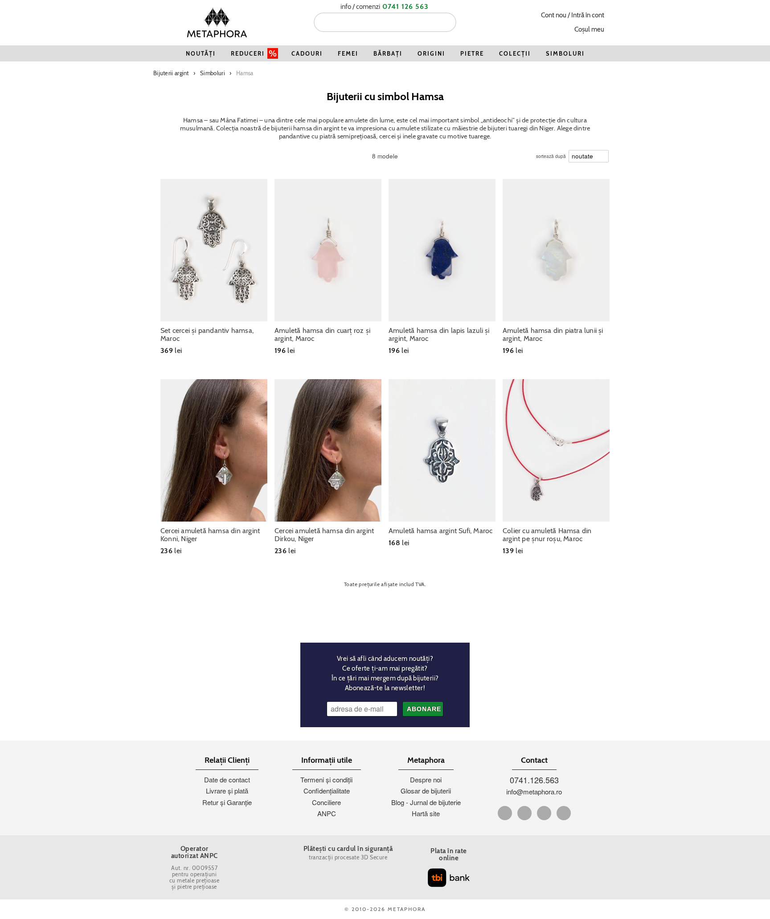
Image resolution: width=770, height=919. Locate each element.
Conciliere (326, 802)
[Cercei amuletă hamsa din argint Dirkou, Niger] (327, 450)
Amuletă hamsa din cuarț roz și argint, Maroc (322, 335)
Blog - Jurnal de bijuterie (426, 802)
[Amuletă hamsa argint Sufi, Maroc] (442, 450)
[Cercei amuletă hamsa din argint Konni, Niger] (213, 450)
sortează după (551, 154)
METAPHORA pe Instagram (564, 813)
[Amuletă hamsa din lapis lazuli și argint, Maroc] (442, 250)
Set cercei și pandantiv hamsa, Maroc (207, 335)
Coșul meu (589, 29)
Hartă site (426, 813)
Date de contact (227, 779)
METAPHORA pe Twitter (524, 813)
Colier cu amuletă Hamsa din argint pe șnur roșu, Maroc (547, 535)
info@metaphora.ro (534, 791)
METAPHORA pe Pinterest (544, 813)
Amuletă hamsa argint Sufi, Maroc (440, 531)
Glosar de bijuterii (426, 790)
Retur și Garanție (227, 802)
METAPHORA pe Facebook (505, 813)
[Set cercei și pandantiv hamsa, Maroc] (213, 250)
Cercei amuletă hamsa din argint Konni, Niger (210, 535)
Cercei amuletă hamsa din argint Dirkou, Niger (324, 535)
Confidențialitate (326, 790)
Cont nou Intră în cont (572, 15)
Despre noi (426, 779)
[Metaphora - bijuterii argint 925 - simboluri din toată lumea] (217, 22)
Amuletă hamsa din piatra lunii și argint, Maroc (553, 335)
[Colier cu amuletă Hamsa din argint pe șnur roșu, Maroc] (556, 450)
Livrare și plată (227, 790)
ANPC (326, 813)
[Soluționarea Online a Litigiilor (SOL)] (549, 854)
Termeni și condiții (326, 779)
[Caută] (446, 22)
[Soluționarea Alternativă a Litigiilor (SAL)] (549, 881)
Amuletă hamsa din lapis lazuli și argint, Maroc (439, 335)
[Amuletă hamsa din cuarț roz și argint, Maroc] (327, 250)
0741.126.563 (534, 779)
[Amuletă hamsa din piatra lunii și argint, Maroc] (556, 250)
